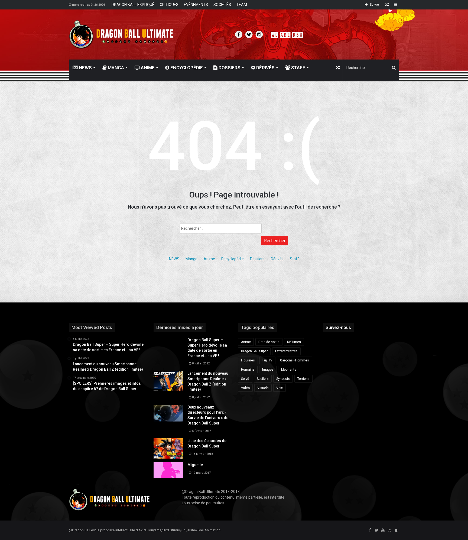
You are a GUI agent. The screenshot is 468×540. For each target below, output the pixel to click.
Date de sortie (269, 342)
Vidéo (245, 388)
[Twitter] (376, 530)
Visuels (263, 388)
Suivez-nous (338, 327)
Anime (147, 67)
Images (268, 369)
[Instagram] (389, 530)
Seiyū (245, 379)
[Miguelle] (168, 470)
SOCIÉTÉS (222, 4)
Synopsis (283, 379)
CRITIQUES (169, 4)
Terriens (303, 379)
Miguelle (195, 465)
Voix (279, 388)
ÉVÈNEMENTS (196, 4)
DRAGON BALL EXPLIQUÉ (133, 4)
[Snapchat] (396, 530)
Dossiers (228, 67)
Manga (115, 67)
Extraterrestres (286, 351)
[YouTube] (383, 530)
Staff (297, 67)
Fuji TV (267, 360)
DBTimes (294, 342)
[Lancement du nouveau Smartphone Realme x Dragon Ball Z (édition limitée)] (168, 381)
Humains (248, 369)
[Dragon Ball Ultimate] (121, 34)
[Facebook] (370, 530)
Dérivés (265, 67)
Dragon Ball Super (254, 351)
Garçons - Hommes (294, 360)
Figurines (248, 360)
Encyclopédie (186, 67)
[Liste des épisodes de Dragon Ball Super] (168, 448)
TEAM (241, 4)
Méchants (288, 369)
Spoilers (263, 379)
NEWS (85, 67)
